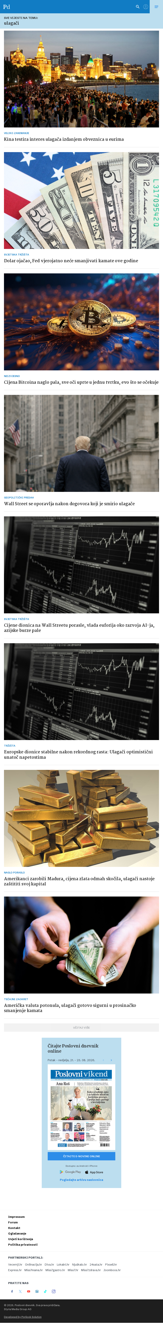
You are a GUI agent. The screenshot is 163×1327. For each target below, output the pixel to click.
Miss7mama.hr (33, 1270)
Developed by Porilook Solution (23, 1316)
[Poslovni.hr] (6, 6)
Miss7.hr (73, 1270)
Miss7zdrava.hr (91, 1270)
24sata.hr (96, 1264)
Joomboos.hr (112, 1270)
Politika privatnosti (23, 1244)
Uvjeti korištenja (20, 1239)
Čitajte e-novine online (81, 1156)
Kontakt (14, 1228)
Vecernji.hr (15, 1264)
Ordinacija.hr (33, 1264)
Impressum (16, 1217)
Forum (13, 1222)
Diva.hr (49, 1264)
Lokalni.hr (63, 1264)
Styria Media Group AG (17, 1309)
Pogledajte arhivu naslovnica (81, 1180)
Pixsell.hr (111, 1264)
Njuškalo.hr (79, 1264)
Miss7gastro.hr (55, 1270)
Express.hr (15, 1270)
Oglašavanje (17, 1233)
